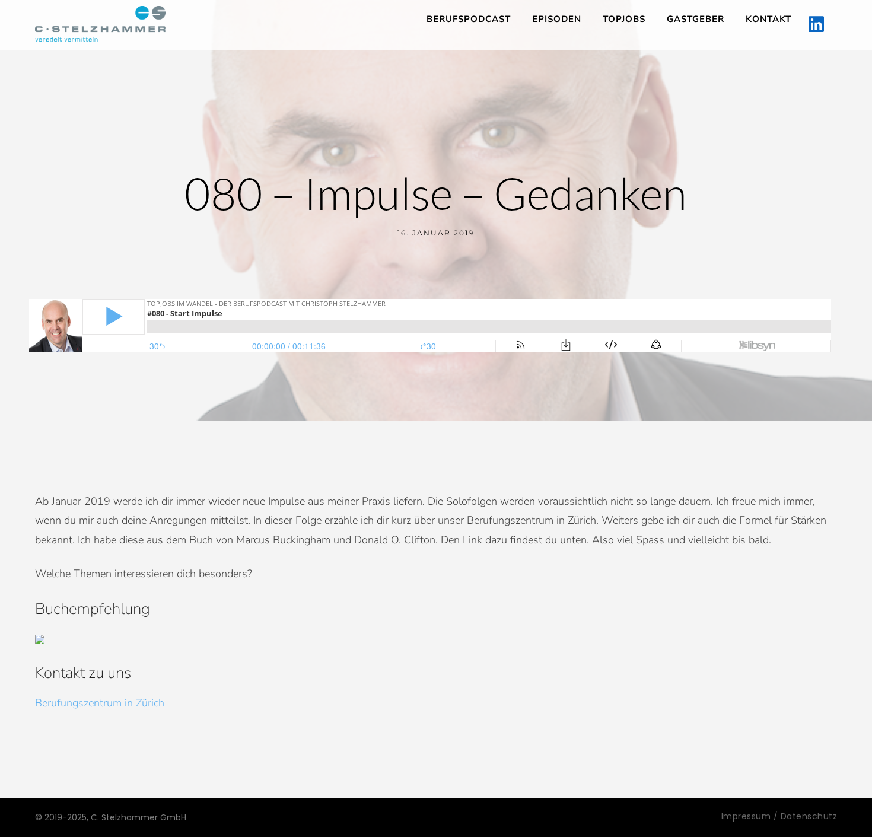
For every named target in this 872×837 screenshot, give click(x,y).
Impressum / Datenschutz (779, 816)
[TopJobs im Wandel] (100, 23)
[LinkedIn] (816, 25)
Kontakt (768, 19)
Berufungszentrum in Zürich (99, 703)
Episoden (556, 19)
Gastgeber (695, 19)
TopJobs (624, 19)
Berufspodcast (469, 19)
